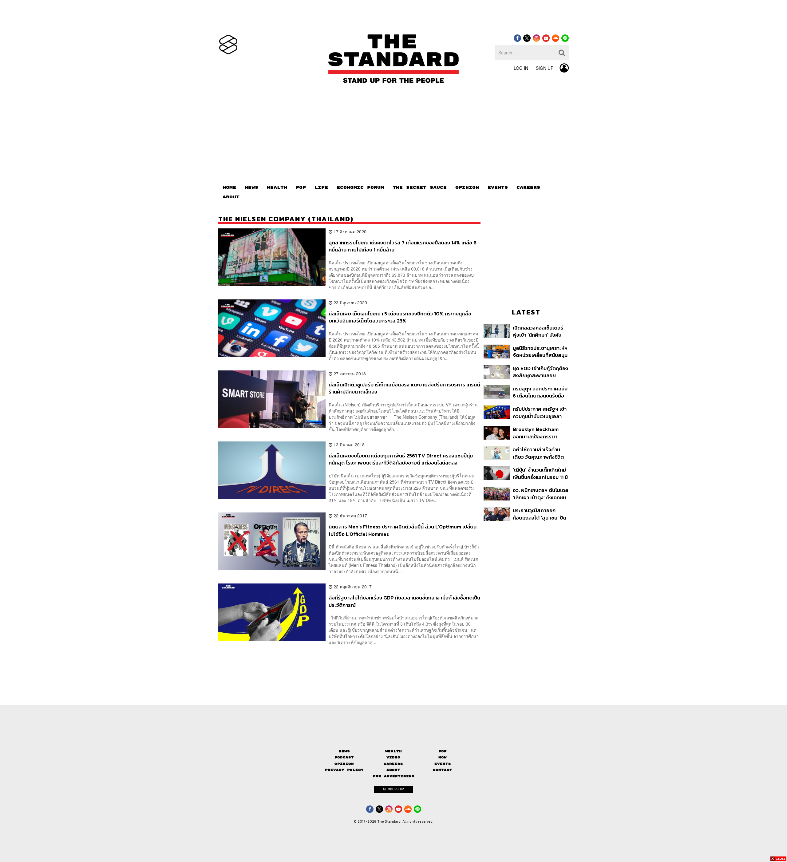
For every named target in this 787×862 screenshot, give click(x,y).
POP (301, 187)
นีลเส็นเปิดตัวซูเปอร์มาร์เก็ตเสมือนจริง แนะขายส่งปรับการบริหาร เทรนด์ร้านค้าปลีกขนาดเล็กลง (404, 388)
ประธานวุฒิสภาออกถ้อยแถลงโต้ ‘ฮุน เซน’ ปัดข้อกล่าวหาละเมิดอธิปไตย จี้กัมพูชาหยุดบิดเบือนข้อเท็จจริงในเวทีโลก (540, 514)
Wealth (393, 751)
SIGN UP (544, 68)
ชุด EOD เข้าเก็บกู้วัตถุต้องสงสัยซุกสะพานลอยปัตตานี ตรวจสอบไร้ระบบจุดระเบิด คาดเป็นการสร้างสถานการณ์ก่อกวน (540, 372)
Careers (393, 763)
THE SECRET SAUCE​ (420, 187)
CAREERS (528, 187)
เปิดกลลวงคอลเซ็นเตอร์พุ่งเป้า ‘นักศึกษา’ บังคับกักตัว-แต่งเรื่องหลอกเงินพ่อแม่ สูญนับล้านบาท (540, 331)
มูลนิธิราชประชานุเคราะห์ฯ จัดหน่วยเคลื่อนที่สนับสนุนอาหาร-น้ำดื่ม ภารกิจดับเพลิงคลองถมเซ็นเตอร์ (540, 351)
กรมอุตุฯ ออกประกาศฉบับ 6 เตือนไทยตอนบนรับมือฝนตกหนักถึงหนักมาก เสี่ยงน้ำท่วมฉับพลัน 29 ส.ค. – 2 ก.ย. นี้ (540, 392)
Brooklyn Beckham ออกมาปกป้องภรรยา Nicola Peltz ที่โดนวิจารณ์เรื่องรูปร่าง (536, 433)
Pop (442, 751)
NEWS (251, 187)
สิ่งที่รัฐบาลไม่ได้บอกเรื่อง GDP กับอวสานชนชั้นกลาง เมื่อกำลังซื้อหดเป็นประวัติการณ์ (404, 601)
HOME (229, 187)
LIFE (321, 187)
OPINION (467, 187)
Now (442, 757)
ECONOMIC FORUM (360, 187)
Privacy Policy (344, 770)
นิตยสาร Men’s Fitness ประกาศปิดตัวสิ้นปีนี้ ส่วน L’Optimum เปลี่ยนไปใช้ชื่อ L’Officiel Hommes (403, 530)
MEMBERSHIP (393, 789)
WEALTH (277, 187)
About (393, 770)
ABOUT (231, 197)
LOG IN (521, 68)
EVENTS (498, 187)
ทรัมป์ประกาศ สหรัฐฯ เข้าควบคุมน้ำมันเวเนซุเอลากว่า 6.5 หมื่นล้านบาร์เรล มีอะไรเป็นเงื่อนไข (540, 412)
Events (442, 763)
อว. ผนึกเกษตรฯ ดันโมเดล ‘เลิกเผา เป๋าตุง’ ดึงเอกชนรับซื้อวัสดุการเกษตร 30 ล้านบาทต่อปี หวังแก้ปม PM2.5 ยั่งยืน (540, 493)
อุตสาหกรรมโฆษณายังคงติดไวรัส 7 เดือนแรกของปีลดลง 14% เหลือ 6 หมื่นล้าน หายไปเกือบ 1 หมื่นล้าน (403, 246)
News (344, 751)
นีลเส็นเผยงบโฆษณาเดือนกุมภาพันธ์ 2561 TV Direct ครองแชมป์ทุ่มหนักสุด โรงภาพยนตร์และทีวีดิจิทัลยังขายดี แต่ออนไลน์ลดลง (401, 459)
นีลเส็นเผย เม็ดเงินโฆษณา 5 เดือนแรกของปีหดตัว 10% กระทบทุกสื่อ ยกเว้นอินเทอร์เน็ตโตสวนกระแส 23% (400, 317)
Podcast (344, 757)
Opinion (344, 763)
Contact (442, 770)
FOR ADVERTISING (393, 776)
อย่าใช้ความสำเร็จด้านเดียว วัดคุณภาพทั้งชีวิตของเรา (538, 453)
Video (393, 757)
